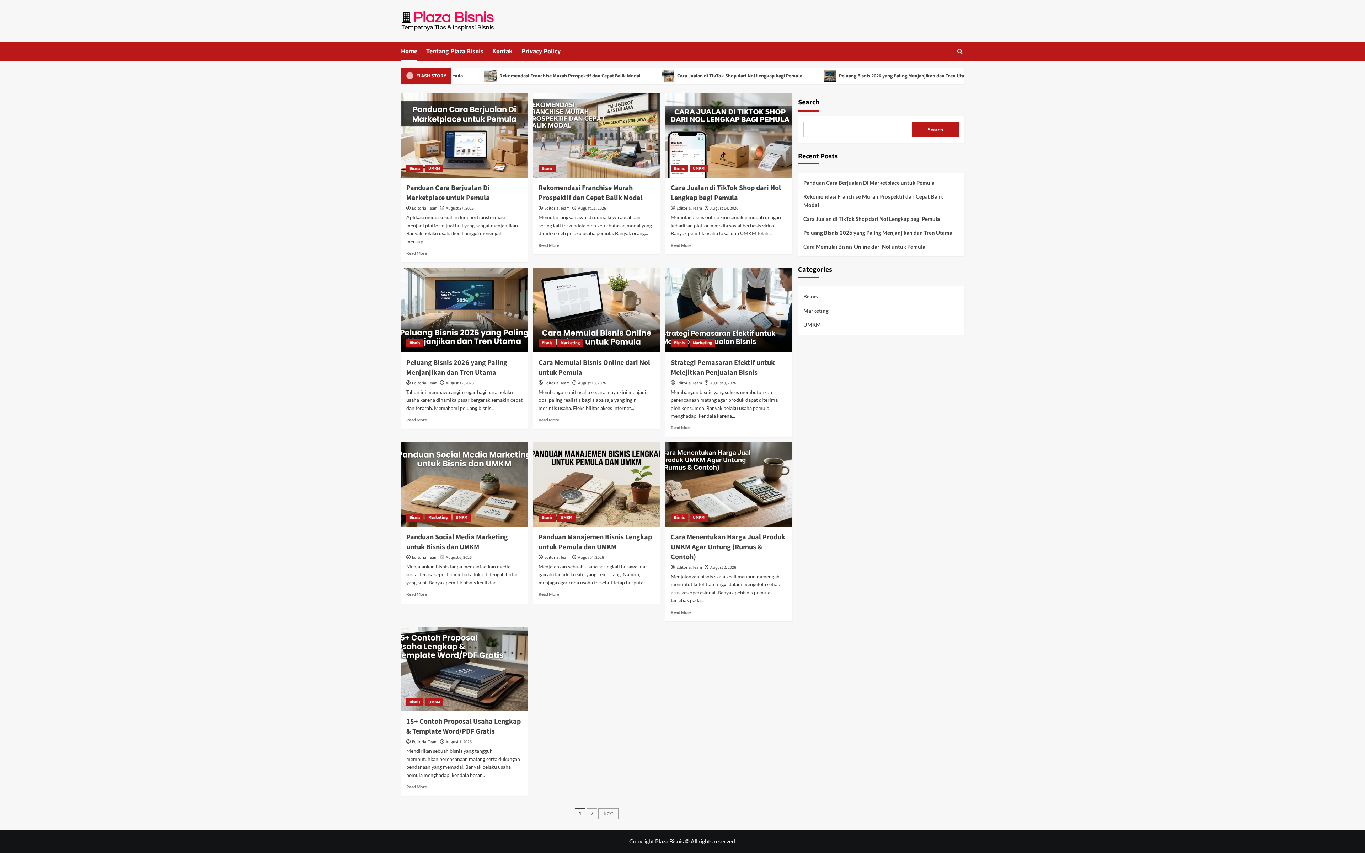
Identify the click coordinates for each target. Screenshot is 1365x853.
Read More (416, 253)
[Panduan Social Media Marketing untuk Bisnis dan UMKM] (464, 484)
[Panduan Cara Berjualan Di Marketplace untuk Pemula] (464, 135)
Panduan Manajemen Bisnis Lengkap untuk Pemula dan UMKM (595, 542)
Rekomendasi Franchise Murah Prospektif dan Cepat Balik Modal (532, 76)
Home (409, 51)
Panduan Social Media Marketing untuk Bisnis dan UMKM (457, 542)
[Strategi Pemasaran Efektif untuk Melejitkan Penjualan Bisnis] (728, 310)
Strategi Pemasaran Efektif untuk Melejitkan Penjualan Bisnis (723, 368)
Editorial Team (425, 208)
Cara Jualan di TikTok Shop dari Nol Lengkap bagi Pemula (701, 76)
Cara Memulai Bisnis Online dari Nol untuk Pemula (864, 246)
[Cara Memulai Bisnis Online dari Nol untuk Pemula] (596, 310)
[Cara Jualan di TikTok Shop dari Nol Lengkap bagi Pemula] (728, 135)
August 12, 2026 (460, 383)
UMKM (434, 169)
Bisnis (415, 169)
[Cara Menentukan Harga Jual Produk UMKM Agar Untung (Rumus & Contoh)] (728, 484)
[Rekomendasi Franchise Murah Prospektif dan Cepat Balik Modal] (596, 135)
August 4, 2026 (591, 558)
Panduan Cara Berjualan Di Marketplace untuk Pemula (448, 193)
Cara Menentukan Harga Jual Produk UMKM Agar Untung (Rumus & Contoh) (728, 547)
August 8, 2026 (723, 383)
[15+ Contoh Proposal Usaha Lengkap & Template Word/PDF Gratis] (464, 669)
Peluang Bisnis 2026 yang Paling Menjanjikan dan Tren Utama (866, 76)
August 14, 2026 (724, 208)
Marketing (570, 343)
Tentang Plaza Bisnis (454, 51)
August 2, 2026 (723, 568)
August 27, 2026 (460, 208)
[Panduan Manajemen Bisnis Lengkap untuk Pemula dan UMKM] (596, 484)
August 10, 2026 (592, 383)
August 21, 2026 (592, 208)
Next (608, 813)
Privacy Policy (541, 51)
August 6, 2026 (459, 558)
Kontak (502, 51)
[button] (960, 51)
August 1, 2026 (459, 742)
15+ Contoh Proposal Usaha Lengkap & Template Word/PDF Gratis (463, 726)
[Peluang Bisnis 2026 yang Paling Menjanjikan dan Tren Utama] (464, 310)
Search (808, 102)
